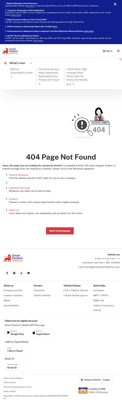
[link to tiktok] (21, 273)
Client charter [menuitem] (10, 382)
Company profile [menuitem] (13, 290)
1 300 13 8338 (112, 262)
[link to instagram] (14, 273)
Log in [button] (108, 50)
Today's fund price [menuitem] (103, 305)
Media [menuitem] (7, 300)
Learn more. (38, 41)
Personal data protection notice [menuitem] (18, 387)
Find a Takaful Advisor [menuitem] (75, 290)
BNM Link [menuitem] (98, 300)
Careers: (13, 199)
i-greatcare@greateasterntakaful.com (99, 266)
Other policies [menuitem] (10, 391)
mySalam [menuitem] (98, 290)
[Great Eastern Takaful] (10, 51)
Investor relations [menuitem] (13, 295)
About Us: (14, 210)
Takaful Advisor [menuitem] (42, 295)
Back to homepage (60, 230)
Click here (29, 6)
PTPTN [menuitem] (97, 310)
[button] (118, 51)
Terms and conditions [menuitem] (13, 378)
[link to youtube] (28, 273)
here (55, 27)
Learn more (16, 15)
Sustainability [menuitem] (11, 305)
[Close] (115, 4)
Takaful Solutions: (19, 175)
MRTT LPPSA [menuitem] (100, 295)
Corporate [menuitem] (38, 290)
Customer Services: (19, 187)
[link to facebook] (7, 273)
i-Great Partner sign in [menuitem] (75, 295)
